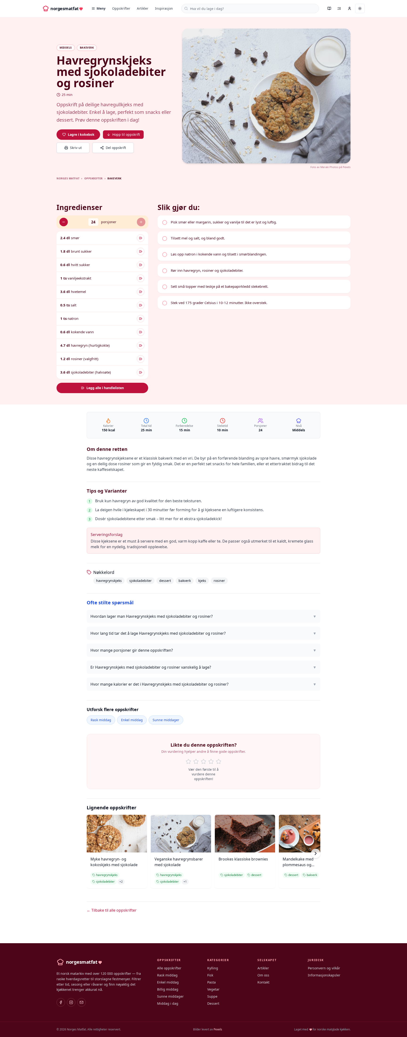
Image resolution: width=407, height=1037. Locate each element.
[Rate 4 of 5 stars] (211, 761)
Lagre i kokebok (81, 134)
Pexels (346, 167)
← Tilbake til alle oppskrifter (112, 910)
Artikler (142, 8)
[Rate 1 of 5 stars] (188, 761)
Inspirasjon (164, 8)
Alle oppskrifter (169, 968)
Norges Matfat (68, 178)
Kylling (212, 968)
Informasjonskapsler (324, 975)
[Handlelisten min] (339, 8)
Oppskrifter (121, 8)
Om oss (263, 975)
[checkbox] (254, 222)
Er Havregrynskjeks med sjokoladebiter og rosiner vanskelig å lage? (203, 667)
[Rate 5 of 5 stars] (218, 761)
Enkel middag (132, 720)
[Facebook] (61, 1002)
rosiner (219, 580)
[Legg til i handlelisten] (140, 238)
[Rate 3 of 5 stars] (203, 761)
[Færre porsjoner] (63, 222)
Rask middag (101, 720)
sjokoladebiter (140, 580)
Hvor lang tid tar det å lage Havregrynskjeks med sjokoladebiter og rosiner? (203, 633)
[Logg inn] (349, 8)
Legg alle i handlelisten (105, 388)
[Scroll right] (315, 853)
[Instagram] (71, 1002)
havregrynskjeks (109, 580)
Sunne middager (166, 720)
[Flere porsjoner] (141, 222)
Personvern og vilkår (324, 968)
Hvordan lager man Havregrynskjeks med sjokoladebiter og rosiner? (203, 616)
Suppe (212, 996)
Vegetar (213, 989)
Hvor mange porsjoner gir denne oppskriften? (203, 650)
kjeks (202, 580)
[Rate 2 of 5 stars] (196, 761)
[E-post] (81, 1002)
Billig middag (167, 989)
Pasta (211, 982)
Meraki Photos (329, 167)
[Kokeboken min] (329, 8)
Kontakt (263, 982)
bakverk (185, 580)
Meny (101, 8)
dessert (165, 580)
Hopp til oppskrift (126, 134)
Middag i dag (167, 1003)
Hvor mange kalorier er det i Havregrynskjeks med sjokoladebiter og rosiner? (203, 684)
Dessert (213, 1003)
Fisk (210, 975)
